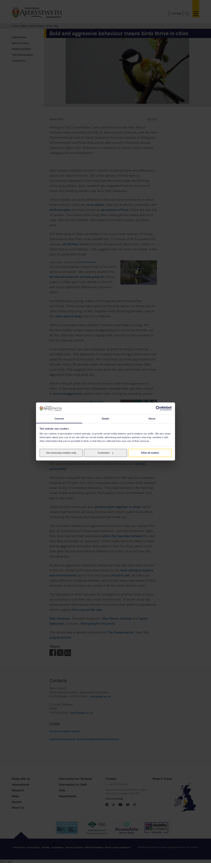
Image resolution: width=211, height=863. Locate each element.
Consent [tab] (59, 418)
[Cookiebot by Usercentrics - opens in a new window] (158, 408)
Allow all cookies (150, 452)
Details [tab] (105, 418)
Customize (104, 452)
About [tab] (151, 418)
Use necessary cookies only (61, 452)
